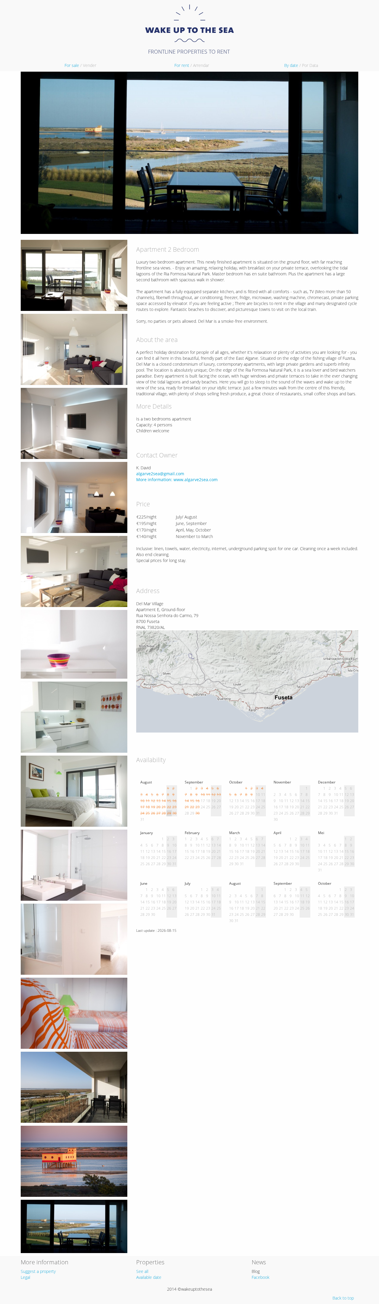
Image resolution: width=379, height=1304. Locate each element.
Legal (25, 1277)
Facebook (260, 1277)
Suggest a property (38, 1271)
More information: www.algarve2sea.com (177, 479)
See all (142, 1271)
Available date (148, 1277)
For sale (80, 65)
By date (301, 65)
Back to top (343, 1298)
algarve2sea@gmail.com (160, 473)
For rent (191, 65)
